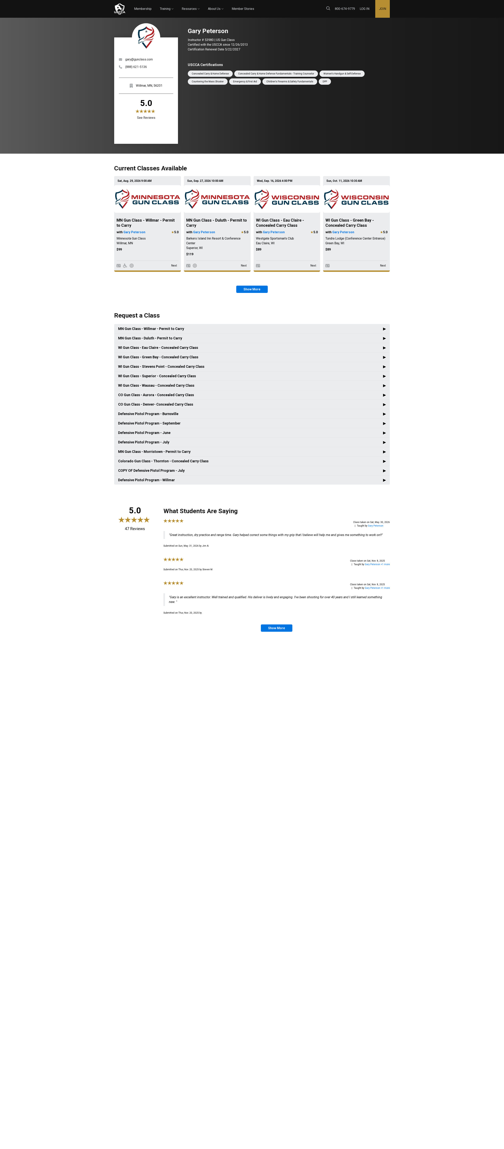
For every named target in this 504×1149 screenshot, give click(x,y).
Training (166, 5)
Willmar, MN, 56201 (149, 85)
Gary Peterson (134, 232)
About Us (215, 5)
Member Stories (243, 9)
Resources (191, 5)
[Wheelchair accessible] (125, 265)
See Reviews (146, 118)
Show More (252, 289)
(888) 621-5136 (136, 67)
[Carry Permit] (119, 265)
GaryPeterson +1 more (377, 564)
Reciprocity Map (280, 5)
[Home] (119, 9)
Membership (143, 9)
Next (174, 265)
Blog (258, 5)
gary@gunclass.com (139, 59)
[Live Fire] (132, 265)
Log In (364, 9)
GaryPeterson (375, 525)
